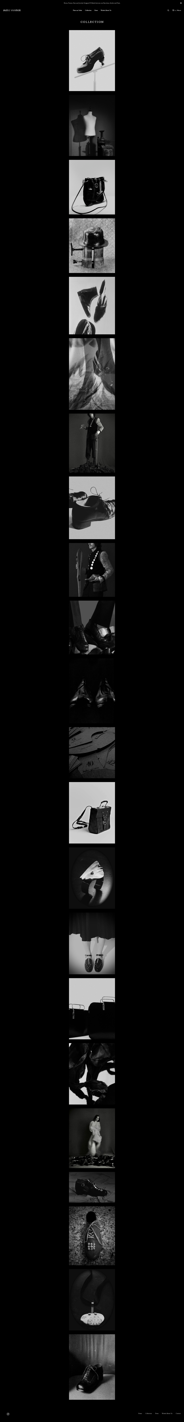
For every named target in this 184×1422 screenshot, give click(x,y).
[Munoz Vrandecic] (13, 10)
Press (96, 10)
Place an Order (77, 10)
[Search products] (168, 10)
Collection (88, 10)
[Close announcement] (180, 3)
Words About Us (106, 10)
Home (140, 1413)
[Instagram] (8, 1414)
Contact (178, 1413)
